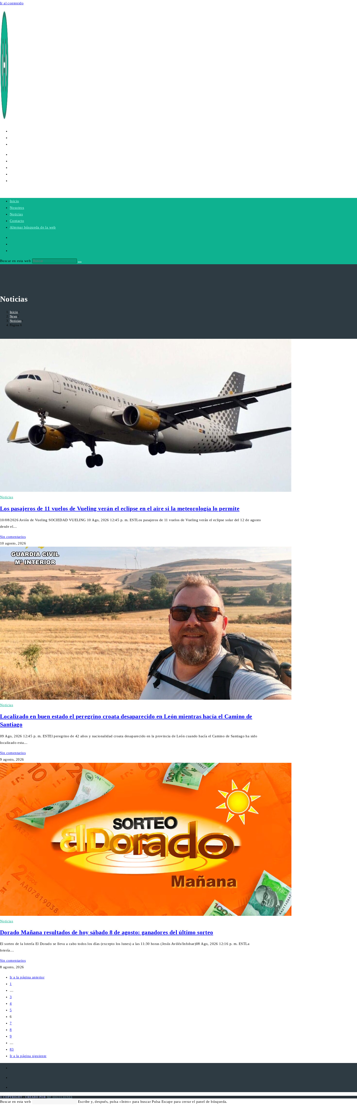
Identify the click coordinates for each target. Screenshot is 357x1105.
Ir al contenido (12, 3)
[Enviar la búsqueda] (79, 262)
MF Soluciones (59, 1097)
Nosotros (17, 208)
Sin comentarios (13, 537)
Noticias (16, 214)
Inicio (14, 201)
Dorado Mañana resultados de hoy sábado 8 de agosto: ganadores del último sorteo (106, 932)
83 (12, 1049)
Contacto (17, 221)
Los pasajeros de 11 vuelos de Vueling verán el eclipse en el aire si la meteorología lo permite (119, 508)
